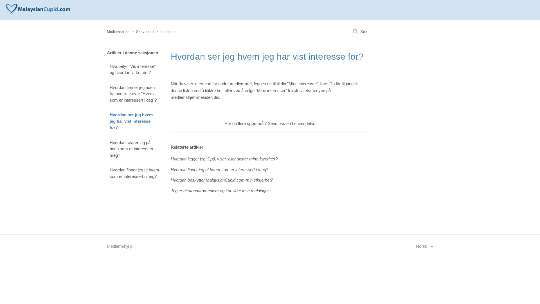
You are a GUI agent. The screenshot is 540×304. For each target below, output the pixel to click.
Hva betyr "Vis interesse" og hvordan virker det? (133, 69)
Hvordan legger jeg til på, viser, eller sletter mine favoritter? (224, 159)
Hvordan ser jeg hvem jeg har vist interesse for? (131, 121)
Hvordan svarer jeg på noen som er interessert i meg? (132, 149)
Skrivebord (145, 32)
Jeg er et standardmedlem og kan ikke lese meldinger (220, 190)
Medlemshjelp (118, 32)
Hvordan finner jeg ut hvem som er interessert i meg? (134, 173)
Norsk (422, 246)
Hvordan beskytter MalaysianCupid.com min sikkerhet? (222, 180)
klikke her (213, 90)
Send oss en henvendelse (291, 123)
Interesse (168, 32)
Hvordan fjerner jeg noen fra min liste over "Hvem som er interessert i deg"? (133, 93)
